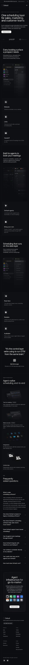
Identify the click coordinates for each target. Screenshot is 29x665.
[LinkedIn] (4, 660)
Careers (4, 643)
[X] (7, 660)
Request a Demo (6, 31)
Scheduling (18, 634)
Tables (17, 630)
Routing (17, 632)
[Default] (4, 5)
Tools (4, 634)
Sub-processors (19, 649)
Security (17, 647)
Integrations (5, 636)
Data (4, 630)
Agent (4, 632)
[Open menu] (26, 5)
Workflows (18, 636)
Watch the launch (8, 623)
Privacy (17, 643)
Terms (17, 645)
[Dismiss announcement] (27, 1)
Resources (5, 645)
